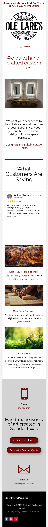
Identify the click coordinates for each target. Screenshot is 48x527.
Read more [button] (11, 216)
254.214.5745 (24, 408)
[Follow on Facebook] (6, 519)
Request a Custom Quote (24, 450)
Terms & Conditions (31, 511)
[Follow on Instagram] (11, 519)
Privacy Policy (14, 511)
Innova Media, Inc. (19, 498)
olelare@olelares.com (24, 483)
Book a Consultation (23, 440)
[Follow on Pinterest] (16, 519)
